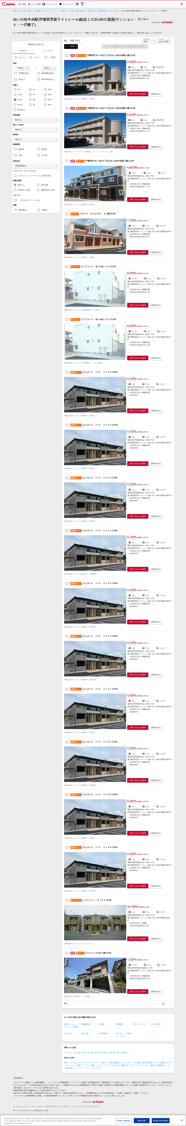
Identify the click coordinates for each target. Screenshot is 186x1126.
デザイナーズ (134, 1065)
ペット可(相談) (160, 1063)
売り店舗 (84, 1033)
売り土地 (67, 1033)
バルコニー (145, 1065)
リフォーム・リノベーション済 (88, 1068)
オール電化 (90, 1065)
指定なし (21, 185)
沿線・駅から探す (78, 11)
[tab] (23, 51)
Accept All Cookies (160, 1120)
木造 (20, 155)
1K (34, 89)
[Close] (182, 1120)
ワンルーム (68, 1053)
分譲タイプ (80, 1065)
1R (19, 89)
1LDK (20, 95)
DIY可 (169, 1063)
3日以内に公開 (23, 190)
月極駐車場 (85, 1024)
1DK (49, 89)
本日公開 (44, 185)
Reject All (141, 1120)
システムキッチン (76, 1063)
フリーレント (70, 1065)
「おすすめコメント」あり (29, 200)
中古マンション (139, 1024)
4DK (49, 105)
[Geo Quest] (82, 4)
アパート (37, 57)
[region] (93, 1120)
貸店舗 (101, 1024)
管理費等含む (24, 73)
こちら (104, 1096)
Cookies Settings (123, 1120)
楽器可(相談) (148, 1063)
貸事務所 (119, 1024)
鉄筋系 (21, 149)
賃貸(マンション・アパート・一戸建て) (51, 11)
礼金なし (22, 79)
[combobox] (22, 68)
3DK (49, 100)
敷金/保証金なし (48, 79)
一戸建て (52, 57)
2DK (49, 95)
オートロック (128, 1063)
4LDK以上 (22, 110)
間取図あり (23, 210)
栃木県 (91, 11)
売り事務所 (103, 1033)
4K (34, 105)
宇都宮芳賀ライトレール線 (107, 11)
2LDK (20, 100)
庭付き (153, 1065)
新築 (66, 1063)
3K (34, 100)
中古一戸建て (155, 1024)
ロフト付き (115, 1065)
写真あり (45, 210)
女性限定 (138, 1063)
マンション (23, 57)
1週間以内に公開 (47, 190)
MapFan (16, 11)
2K (34, 95)
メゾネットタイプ (103, 1065)
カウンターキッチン (92, 1063)
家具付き (124, 1065)
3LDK (20, 105)
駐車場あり (161, 1065)
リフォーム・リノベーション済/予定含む (35, 176)
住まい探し (27, 11)
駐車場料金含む (48, 73)
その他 (44, 155)
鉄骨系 (44, 149)
